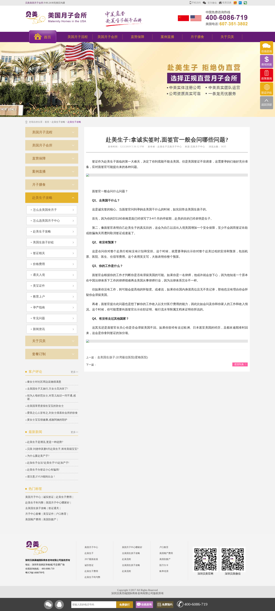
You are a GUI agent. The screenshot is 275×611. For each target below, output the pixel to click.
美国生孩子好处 (43, 242)
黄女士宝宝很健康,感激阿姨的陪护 (47, 419)
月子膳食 (197, 37)
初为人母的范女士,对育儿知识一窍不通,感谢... (51, 397)
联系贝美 (226, 2)
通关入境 (39, 274)
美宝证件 (39, 285)
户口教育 (61, 513)
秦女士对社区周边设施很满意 (44, 381)
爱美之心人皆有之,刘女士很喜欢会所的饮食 (52, 412)
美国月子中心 (33, 497)
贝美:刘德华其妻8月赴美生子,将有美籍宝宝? (52, 449)
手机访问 (196, 2)
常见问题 (39, 318)
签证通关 (53, 508)
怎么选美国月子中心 (46, 220)
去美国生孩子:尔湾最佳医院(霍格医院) (122, 357)
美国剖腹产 (49, 519)
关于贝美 (227, 37)
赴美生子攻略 (58, 122)
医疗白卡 (163, 565)
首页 (47, 122)
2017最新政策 (91, 559)
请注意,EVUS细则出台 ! (41, 476)
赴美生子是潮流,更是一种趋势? (45, 442)
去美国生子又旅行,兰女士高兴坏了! (47, 388)
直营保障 (137, 37)
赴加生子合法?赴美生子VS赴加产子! (48, 462)
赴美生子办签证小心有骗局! (43, 469)
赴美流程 (126, 559)
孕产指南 (39, 307)
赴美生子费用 (64, 497)
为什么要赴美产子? (38, 455)
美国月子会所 (107, 37)
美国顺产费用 (33, 519)
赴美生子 (89, 553)
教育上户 (39, 296)
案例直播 (167, 37)
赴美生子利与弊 (34, 502)
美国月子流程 (78, 37)
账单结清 (163, 571)
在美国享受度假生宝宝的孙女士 (45, 406)
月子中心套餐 (33, 513)
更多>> (74, 371)
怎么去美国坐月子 (45, 209)
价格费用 (39, 264)
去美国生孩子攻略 (35, 508)
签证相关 (39, 253)
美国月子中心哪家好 (57, 502)
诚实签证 (48, 497)
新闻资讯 (39, 329)
